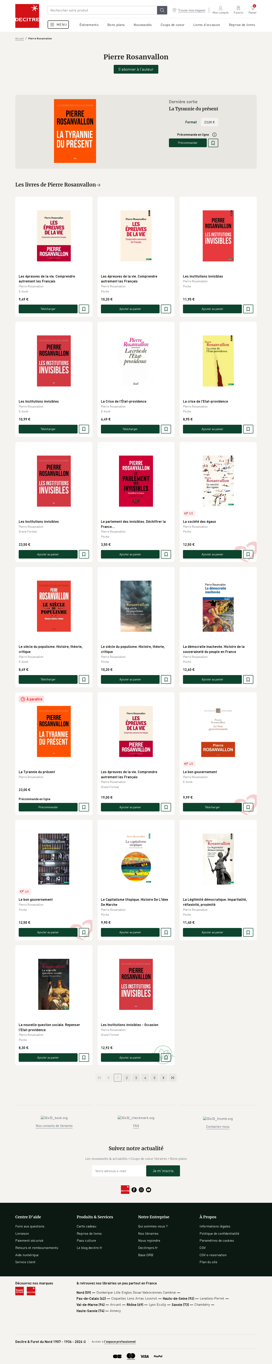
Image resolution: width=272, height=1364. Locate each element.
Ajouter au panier (130, 309)
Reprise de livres (89, 1233)
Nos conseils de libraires (54, 1125)
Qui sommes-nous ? (153, 1226)
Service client (25, 1262)
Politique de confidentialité (219, 1233)
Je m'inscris (163, 1170)
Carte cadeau (86, 1226)
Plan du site (208, 1262)
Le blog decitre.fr (89, 1248)
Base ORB (145, 1255)
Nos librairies (148, 1233)
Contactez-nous (218, 1126)
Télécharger (48, 309)
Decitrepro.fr (148, 1248)
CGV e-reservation (213, 1255)
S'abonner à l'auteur (136, 69)
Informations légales (215, 1226)
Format (191, 122)
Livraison (22, 1233)
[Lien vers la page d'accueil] (27, 16)
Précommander (188, 142)
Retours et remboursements (36, 1248)
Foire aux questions (29, 1226)
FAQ (136, 1125)
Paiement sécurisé (29, 1240)
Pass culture (86, 1240)
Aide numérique (27, 1255)
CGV (203, 1248)
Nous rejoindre (149, 1240)
